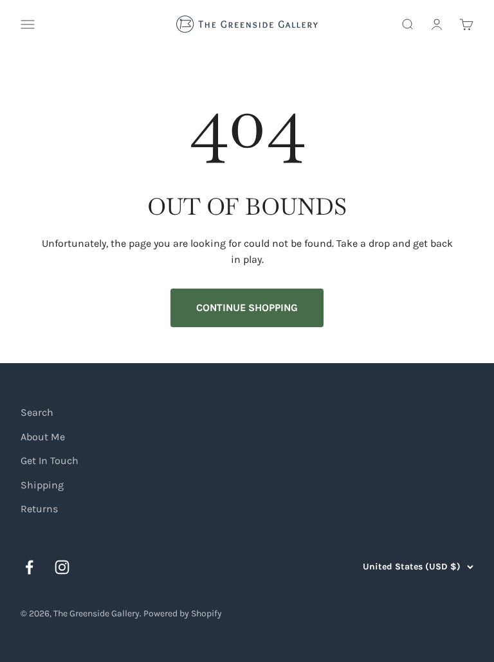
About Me (43, 437)
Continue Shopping (247, 307)
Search (37, 412)
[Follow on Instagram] (62, 567)
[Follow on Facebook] (29, 567)
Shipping (42, 485)
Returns (39, 509)
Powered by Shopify (182, 613)
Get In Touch (49, 460)
